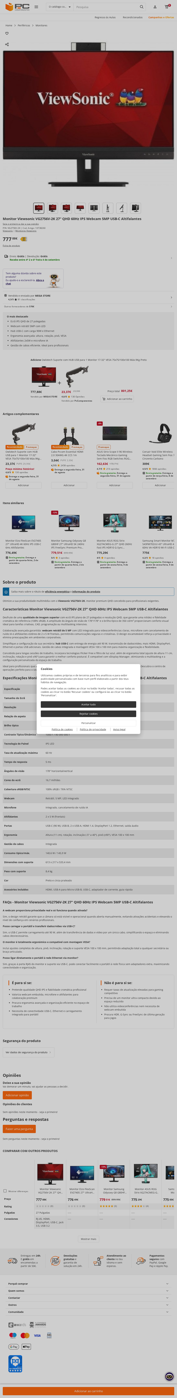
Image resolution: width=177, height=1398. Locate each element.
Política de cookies (62, 729)
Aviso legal (119, 729)
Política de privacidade (93, 729)
